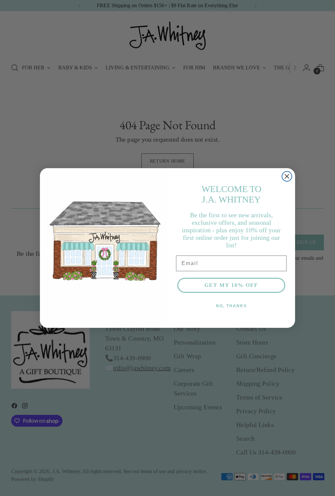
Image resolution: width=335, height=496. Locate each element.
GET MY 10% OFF (231, 285)
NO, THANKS (231, 306)
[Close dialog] (287, 176)
